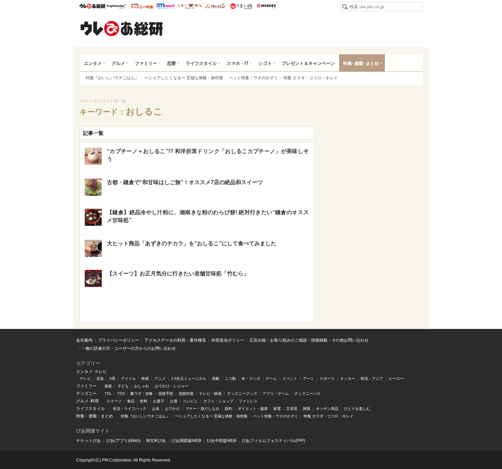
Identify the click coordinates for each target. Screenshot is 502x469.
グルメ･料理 (87, 401)
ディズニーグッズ (242, 393)
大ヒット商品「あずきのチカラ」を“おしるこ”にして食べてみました (191, 243)
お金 (155, 408)
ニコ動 (230, 378)
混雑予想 (165, 393)
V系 (112, 378)
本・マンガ (250, 378)
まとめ (107, 416)
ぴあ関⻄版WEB (186, 440)
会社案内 (84, 340)
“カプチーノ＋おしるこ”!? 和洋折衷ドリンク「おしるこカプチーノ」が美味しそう (208, 155)
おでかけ (172, 408)
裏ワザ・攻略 (141, 393)
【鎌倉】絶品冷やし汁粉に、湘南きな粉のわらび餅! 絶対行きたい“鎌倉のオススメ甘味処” (208, 216)
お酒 (173, 401)
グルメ (118, 63)
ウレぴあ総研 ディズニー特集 (142, 6)
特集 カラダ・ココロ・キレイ (310, 77)
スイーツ (114, 401)
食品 (131, 401)
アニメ (160, 378)
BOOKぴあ (156, 440)
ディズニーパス (307, 393)
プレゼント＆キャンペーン (308, 63)
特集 (80, 416)
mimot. (166, 6)
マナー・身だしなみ (202, 408)
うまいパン (215, 6)
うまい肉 (241, 6)
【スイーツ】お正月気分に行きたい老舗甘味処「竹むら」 (178, 273)
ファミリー (146, 63)
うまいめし (190, 6)
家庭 (108, 386)
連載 (92, 416)
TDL (108, 393)
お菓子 (158, 401)
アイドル (128, 378)
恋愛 (171, 63)
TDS (121, 393)
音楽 (100, 378)
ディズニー (86, 393)
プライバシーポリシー (118, 340)
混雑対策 (186, 393)
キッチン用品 (327, 408)
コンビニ (190, 401)
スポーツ (327, 378)
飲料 (144, 401)
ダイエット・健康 (253, 408)
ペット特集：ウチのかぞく (253, 77)
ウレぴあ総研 (92, 6)
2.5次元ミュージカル (188, 378)
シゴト (265, 63)
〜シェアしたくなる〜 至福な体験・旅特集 (183, 77)
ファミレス (248, 401)
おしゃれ (141, 386)
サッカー (347, 378)
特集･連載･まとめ (361, 63)
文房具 (291, 408)
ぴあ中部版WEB (221, 440)
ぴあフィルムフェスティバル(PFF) (273, 440)
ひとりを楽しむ (357, 408)
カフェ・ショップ (218, 401)
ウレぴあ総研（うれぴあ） (122, 28)
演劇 (215, 378)
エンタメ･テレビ (91, 371)
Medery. (266, 6)
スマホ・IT (238, 63)
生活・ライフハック (130, 408)
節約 (228, 408)
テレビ (85, 378)
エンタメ (93, 63)
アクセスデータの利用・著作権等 (175, 340)
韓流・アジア (372, 378)
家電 (277, 408)
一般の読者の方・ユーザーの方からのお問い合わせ (129, 348)
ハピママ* (116, 6)
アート (308, 378)
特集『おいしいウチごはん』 (112, 77)
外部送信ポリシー (227, 340)
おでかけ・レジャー (172, 386)
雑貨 (306, 408)
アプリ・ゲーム (276, 393)
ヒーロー (396, 378)
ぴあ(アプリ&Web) (123, 440)
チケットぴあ (88, 440)
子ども (123, 386)
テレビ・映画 (210, 393)
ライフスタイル (201, 63)
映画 (145, 378)
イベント (289, 378)
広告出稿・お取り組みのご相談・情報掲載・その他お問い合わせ (309, 340)
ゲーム (271, 378)
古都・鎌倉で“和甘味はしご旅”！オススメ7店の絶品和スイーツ (185, 182)
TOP (83, 101)
